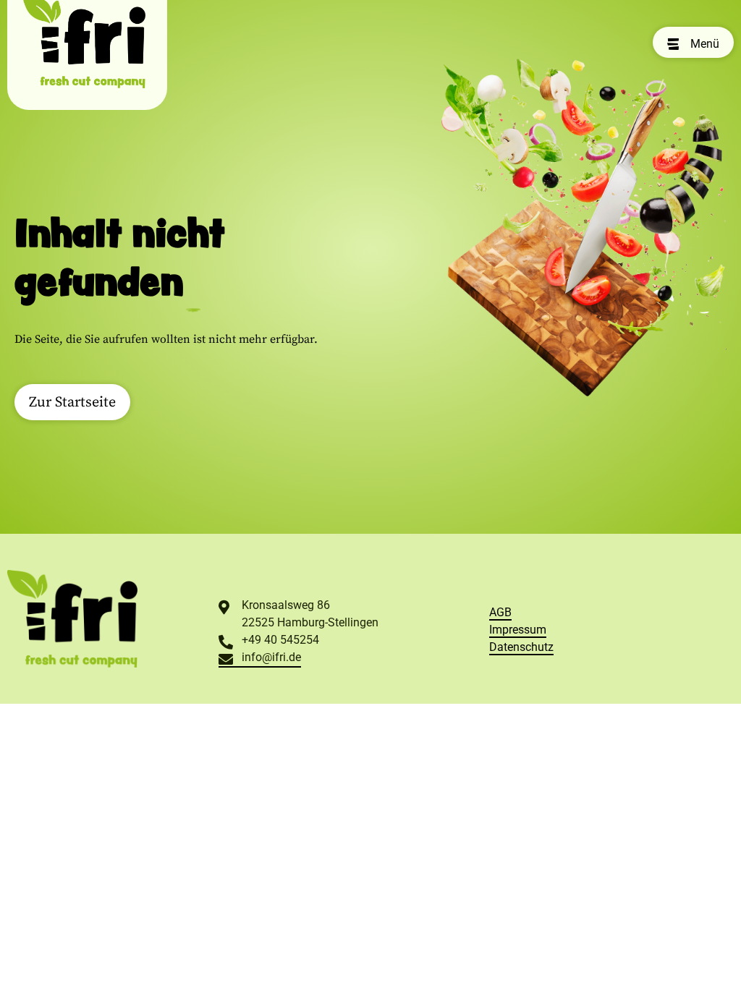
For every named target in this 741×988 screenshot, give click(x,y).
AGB (500, 612)
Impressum (517, 629)
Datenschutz (521, 647)
